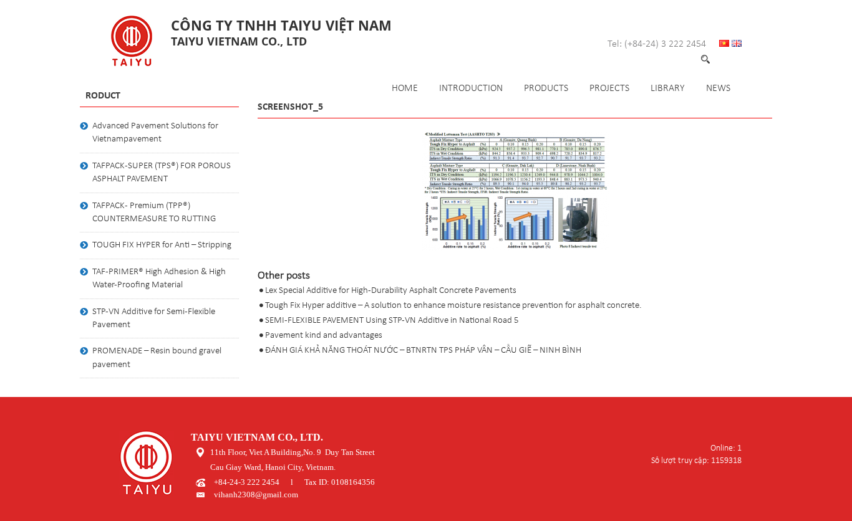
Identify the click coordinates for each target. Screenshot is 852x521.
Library (668, 88)
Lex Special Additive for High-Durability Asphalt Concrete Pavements (390, 290)
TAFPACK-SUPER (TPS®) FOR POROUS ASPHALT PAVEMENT (161, 172)
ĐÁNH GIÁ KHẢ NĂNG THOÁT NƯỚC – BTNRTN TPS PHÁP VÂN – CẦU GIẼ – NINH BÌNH (423, 350)
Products (546, 88)
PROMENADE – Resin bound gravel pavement (156, 358)
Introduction (471, 88)
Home (405, 88)
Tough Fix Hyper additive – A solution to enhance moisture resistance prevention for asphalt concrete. (453, 305)
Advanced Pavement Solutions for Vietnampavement (155, 133)
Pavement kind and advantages (323, 335)
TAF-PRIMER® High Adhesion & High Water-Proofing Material (159, 278)
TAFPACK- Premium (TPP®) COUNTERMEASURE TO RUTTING (154, 212)
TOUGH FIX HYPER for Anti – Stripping (161, 245)
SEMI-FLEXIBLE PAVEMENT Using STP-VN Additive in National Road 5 (392, 320)
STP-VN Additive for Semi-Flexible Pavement (153, 318)
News (718, 88)
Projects (609, 88)
